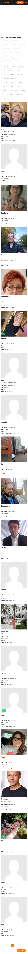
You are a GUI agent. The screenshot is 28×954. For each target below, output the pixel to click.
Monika (4, 422)
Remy (3, 590)
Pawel (3, 380)
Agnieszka (5, 339)
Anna (3, 841)
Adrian (4, 255)
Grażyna (4, 213)
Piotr (3, 924)
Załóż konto (20, 2)
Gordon (4, 799)
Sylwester (5, 506)
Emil (3, 883)
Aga (2, 757)
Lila (2, 129)
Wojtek (4, 548)
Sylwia (3, 673)
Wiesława (5, 631)
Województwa (21, 950)
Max (3, 171)
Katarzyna (5, 297)
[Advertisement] (14, 19)
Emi (2, 715)
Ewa (3, 464)
